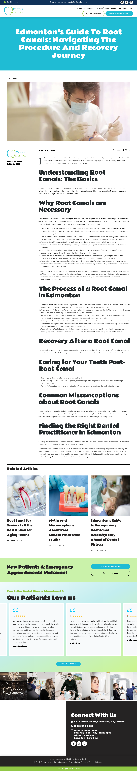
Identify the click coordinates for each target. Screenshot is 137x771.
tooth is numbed (85, 310)
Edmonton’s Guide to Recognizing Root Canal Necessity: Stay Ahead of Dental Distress (106, 532)
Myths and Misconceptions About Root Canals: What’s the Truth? (64, 530)
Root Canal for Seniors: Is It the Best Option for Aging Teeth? (19, 527)
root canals (77, 228)
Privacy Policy (74, 762)
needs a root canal (81, 329)
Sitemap (99, 762)
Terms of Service (88, 762)
